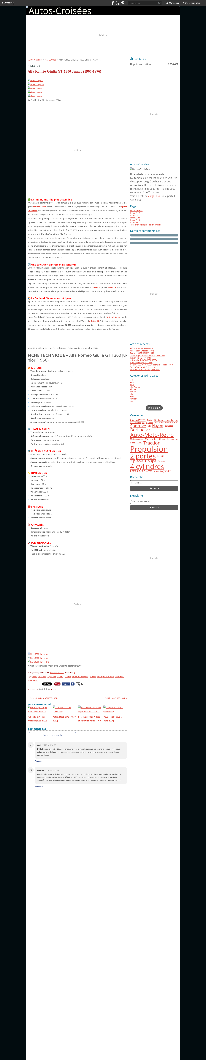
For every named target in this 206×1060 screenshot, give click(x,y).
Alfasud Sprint (113, 317)
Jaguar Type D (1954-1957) (141, 357)
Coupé (150, 461)
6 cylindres (166, 471)
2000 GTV (111, 287)
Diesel (132, 443)
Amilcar (133, 398)
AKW (132, 384)
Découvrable (135, 423)
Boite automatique (166, 420)
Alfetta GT (94, 321)
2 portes (143, 456)
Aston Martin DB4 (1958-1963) (143, 360)
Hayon (157, 425)
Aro (131, 401)
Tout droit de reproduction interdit (145, 224)
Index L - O (135, 217)
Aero (132, 382)
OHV (148, 430)
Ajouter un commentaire (52, 735)
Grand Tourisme (168, 439)
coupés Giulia (39, 206)
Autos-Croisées (35, 60)
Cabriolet (151, 439)
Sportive (138, 426)
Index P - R (135, 220)
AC (131, 380)
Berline (137, 430)
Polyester (162, 461)
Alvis (132, 394)
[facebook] (113, 3)
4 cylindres (147, 466)
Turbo (149, 420)
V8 (149, 425)
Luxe (160, 455)
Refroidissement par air (166, 423)
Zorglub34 (154, 196)
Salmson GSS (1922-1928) (141, 362)
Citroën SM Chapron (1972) (142, 350)
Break (156, 471)
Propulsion (149, 449)
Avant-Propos (136, 210)
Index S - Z (134, 222)
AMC (132, 396)
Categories (50, 60)
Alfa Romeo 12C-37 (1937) (141, 348)
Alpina (133, 389)
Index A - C (135, 213)
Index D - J (134, 215)
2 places (137, 461)
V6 (143, 423)
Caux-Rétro (138, 420)
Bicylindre (169, 426)
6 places (149, 423)
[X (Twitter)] (118, 3)
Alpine (133, 391)
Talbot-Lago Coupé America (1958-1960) (147, 355)
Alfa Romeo (135, 387)
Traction (151, 443)
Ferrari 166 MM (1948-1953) (142, 353)
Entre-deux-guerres (141, 471)
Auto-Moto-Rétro (152, 435)
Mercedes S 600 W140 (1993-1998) (145, 369)
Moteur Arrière (136, 439)
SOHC (139, 443)
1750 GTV (96, 287)
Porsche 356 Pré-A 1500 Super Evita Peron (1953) (151, 364)
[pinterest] (123, 3)
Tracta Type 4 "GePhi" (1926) (142, 367)
